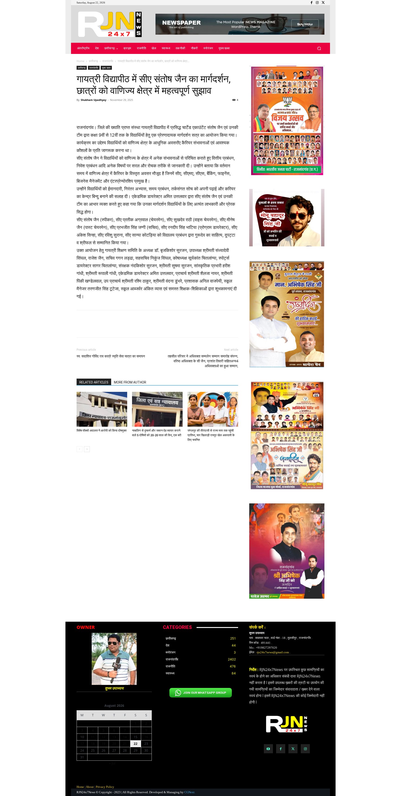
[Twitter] (293, 748)
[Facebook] (280, 748)
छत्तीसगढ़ (93, 61)
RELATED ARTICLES (93, 382)
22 (135, 743)
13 (114, 737)
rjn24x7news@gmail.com (273, 652)
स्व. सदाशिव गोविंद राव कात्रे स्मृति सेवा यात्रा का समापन (111, 356)
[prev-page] (79, 449)
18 (93, 743)
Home (80, 61)
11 (93, 737)
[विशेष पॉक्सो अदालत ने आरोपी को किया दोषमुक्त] (102, 409)
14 (125, 737)
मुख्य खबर (106, 67)
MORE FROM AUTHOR (130, 382)
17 (82, 743)
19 (103, 743)
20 (114, 743)
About (90, 787)
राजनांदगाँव (107, 61)
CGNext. (189, 792)
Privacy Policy (105, 787)
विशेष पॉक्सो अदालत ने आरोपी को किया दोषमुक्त (101, 430)
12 (103, 737)
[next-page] (87, 449)
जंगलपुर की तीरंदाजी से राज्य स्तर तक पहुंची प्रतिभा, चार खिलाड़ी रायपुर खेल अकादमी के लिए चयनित (211, 435)
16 (146, 737)
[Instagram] (305, 748)
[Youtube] (268, 748)
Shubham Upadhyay (93, 100)
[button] (319, 48)
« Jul (112, 763)
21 (125, 743)
